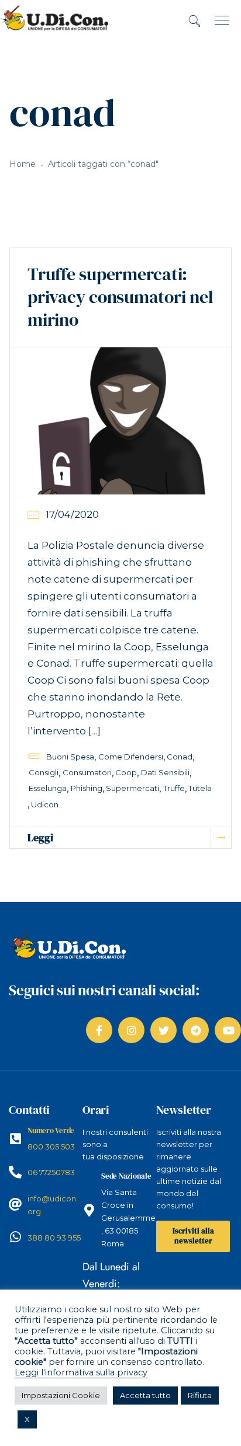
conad (179, 756)
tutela (200, 788)
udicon (44, 804)
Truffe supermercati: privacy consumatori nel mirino (120, 297)
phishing (86, 788)
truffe (174, 788)
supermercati (132, 788)
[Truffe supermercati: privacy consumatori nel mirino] (120, 420)
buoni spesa (70, 756)
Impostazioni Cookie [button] (61, 1395)
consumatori (87, 772)
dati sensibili (165, 772)
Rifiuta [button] (200, 1395)
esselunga (48, 788)
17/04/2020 (72, 514)
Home (22, 164)
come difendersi (130, 756)
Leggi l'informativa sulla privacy (81, 1372)
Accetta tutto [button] (145, 1395)
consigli (43, 772)
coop (126, 772)
